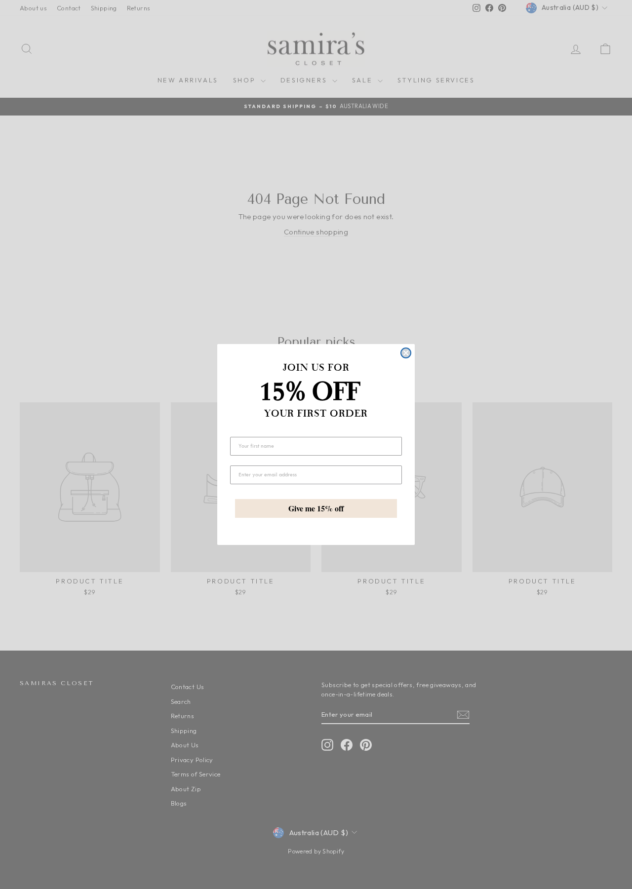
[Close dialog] (406, 353)
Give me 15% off (316, 508)
